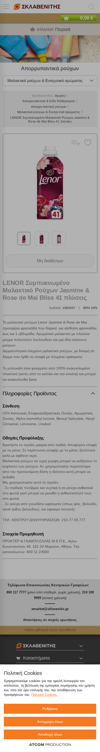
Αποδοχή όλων (50, 734)
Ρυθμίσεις (50, 709)
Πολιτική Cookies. (44, 695)
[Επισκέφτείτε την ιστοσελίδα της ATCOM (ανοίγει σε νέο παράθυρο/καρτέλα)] (50, 744)
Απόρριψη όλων (50, 722)
